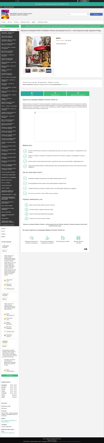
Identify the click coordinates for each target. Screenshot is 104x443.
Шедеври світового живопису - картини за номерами (8, 113)
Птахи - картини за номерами (8, 77)
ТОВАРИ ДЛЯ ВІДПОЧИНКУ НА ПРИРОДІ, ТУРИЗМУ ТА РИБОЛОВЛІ (8, 198)
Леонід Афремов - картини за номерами (8, 109)
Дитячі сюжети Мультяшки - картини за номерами (8, 120)
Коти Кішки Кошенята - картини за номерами (7, 74)
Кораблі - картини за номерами (6, 99)
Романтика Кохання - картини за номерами (8, 95)
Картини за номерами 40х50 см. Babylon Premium (38, 26)
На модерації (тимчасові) (7, 224)
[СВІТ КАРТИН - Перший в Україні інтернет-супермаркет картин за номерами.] (5, 14)
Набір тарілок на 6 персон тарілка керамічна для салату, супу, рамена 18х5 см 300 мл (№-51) (9, 306)
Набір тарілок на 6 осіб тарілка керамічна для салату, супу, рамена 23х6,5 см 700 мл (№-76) (10, 272)
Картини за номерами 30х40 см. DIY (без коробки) (8, 131)
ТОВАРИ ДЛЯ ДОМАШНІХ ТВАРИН (7, 215)
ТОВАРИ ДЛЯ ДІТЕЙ (6, 185)
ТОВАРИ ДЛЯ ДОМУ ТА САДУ (8, 194)
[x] (86, 249)
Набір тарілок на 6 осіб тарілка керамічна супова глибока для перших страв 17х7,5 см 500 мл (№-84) (10, 265)
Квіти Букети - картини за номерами (7, 84)
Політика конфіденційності (75, 441)
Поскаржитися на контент (62, 441)
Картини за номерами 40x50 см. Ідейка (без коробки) (8, 139)
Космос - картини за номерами (9, 106)
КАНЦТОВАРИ (4, 218)
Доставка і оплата (25, 22)
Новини (3, 234)
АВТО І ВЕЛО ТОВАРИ (6, 205)
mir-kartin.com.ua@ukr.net (7, 432)
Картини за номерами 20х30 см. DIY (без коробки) (8, 128)
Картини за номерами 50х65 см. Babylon (8, 161)
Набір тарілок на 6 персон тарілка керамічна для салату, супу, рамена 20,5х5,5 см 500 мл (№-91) (9, 258)
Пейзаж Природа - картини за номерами (8, 63)
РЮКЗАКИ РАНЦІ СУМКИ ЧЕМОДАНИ (7, 209)
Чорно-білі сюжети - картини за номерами (8, 48)
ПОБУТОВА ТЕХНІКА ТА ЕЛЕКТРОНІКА (7, 202)
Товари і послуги (5, 29)
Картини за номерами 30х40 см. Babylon (8, 154)
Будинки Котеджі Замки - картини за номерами (7, 59)
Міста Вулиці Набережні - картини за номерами (7, 51)
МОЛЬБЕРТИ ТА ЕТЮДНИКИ (8, 177)
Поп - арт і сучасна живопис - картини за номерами (8, 44)
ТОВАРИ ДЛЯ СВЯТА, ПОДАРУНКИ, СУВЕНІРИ (7, 222)
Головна (3, 22)
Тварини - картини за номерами (6, 70)
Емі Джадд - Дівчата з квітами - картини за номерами (9, 40)
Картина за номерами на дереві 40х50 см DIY (7, 124)
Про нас (10, 22)
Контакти (16, 22)
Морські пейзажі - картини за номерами (8, 66)
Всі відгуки (9, 375)
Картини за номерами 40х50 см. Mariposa (8, 150)
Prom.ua (59, 438)
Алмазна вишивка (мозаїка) (8, 172)
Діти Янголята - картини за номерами (8, 116)
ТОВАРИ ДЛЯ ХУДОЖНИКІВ (8, 174)
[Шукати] (88, 14)
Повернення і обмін (43, 22)
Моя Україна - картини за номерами (7, 55)
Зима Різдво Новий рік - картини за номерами (7, 37)
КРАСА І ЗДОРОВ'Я (6, 212)
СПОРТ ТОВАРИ (5, 188)
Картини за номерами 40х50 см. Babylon (8, 158)
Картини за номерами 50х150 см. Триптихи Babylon (8, 165)
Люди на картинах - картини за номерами (9, 91)
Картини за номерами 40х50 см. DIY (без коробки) (8, 135)
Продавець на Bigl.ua (52, 440)
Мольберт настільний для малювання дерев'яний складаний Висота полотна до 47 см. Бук (9, 362)
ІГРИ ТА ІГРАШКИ (5, 182)
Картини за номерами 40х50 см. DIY (8, 143)
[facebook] (84, 249)
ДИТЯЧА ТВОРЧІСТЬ (6, 180)
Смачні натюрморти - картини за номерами (8, 88)
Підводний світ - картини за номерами (8, 80)
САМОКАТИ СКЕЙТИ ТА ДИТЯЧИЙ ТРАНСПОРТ (7, 191)
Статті (3, 231)
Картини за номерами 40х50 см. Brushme (8, 146)
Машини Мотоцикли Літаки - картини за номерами (8, 103)
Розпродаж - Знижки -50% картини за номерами (7, 33)
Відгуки (33, 22)
